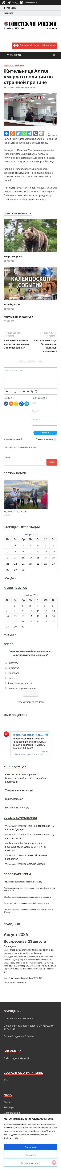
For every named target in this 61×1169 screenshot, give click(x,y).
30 (23, 569)
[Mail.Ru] (21, 403)
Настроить (30, 1155)
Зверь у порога (13, 256)
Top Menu (11, 8)
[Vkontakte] (6, 133)
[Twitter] (18, 133)
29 (15, 569)
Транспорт (13, 672)
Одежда (12, 678)
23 (23, 563)
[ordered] (24, 391)
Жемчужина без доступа (18, 316)
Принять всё (30, 1147)
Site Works (24, 1058)
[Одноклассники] (11, 403)
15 (15, 557)
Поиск (7, 457)
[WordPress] (26, 403)
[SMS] (41, 133)
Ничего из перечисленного (22, 688)
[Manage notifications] (54, 1162)
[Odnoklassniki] (12, 133)
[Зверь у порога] (30, 253)
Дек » (13, 578)
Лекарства (13, 667)
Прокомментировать (26, 87)
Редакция (9, 1107)
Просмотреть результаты (30, 701)
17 (30, 557)
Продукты (13, 662)
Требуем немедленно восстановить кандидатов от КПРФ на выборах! (25, 847)
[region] (30, 1141)
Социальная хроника (14, 66)
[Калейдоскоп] (30, 301)
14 (7, 557)
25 (38, 563)
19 (45, 616)
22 (15, 563)
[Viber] (35, 133)
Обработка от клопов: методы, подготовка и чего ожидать (27, 897)
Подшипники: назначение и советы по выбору (23, 882)
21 (7, 621)
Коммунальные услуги (20, 683)
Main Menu (16, 55)
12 (45, 610)
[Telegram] (29, 133)
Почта (35, 411)
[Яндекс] (16, 403)
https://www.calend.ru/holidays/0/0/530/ (23, 978)
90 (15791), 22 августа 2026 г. (16, 511)
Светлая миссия (36, 863)
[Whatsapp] (24, 133)
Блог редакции (12, 1112)
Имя (34, 403)
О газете (8, 1102)
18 (38, 557)
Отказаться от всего (30, 1163)
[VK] (6, 403)
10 (30, 551)
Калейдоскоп (12, 304)
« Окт (6, 578)
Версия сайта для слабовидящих (37, 45)
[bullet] (28, 391)
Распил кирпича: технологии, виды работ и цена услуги (26, 903)
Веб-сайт (36, 419)
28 (7, 569)
